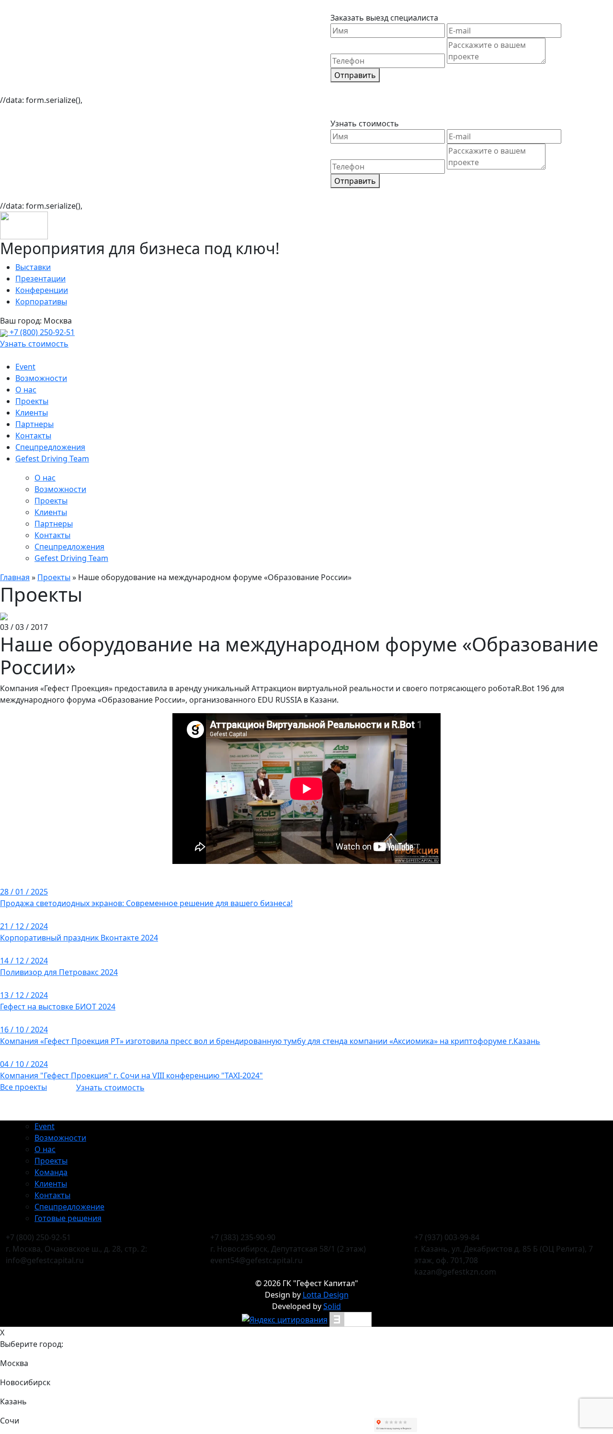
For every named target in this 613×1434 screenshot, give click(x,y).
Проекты (31, 401)
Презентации (40, 278)
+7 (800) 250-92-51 (41, 332)
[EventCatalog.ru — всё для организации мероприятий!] (350, 1318)
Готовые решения (68, 1218)
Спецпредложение (69, 1206)
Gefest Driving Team (52, 458)
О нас (25, 389)
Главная (15, 577)
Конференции (41, 290)
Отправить (355, 75)
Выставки (33, 267)
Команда (51, 1172)
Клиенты (31, 412)
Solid (332, 1306)
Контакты (33, 435)
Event (25, 366)
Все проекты (23, 1087)
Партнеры (34, 424)
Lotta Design (326, 1294)
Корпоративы (41, 301)
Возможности (41, 378)
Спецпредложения (50, 447)
